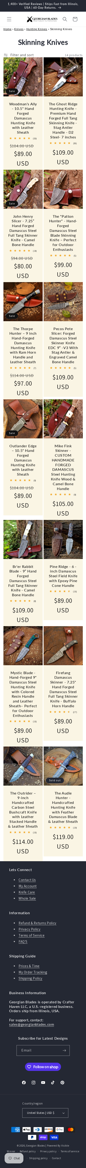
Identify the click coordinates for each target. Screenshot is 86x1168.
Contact (56, 1158)
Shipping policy (38, 1158)
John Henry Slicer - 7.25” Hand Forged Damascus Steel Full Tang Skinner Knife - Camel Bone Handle (23, 230)
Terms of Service (32, 935)
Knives (19, 29)
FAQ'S (23, 941)
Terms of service (70, 1151)
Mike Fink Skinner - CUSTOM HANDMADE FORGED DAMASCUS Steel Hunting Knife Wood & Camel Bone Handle (63, 467)
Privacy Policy (29, 929)
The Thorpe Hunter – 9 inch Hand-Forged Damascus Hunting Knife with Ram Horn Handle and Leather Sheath (23, 345)
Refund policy (28, 1151)
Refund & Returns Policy (37, 923)
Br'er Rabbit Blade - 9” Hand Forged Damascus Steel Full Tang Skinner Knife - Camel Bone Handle (23, 580)
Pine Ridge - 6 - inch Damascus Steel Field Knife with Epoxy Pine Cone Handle (63, 575)
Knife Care (27, 892)
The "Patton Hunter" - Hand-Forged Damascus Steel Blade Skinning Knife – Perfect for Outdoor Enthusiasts (63, 233)
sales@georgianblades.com (31, 1024)
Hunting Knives (36, 29)
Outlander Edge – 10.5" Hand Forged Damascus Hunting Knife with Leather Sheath (22, 460)
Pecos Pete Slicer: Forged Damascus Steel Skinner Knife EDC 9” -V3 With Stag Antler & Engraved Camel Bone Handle (63, 345)
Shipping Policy (30, 978)
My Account (28, 886)
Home (7, 29)
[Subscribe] (64, 1050)
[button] (9, 19)
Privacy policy (48, 1151)
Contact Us (27, 880)
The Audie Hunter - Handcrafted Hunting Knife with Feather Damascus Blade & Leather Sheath (63, 807)
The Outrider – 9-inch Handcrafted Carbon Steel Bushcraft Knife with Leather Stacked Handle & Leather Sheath (23, 810)
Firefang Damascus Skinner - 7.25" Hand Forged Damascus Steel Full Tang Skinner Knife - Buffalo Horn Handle (63, 689)
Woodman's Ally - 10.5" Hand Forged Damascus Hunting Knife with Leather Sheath (23, 118)
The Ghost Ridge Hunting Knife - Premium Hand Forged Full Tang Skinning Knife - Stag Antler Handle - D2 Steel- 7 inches (63, 120)
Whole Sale (27, 898)
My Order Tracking (33, 972)
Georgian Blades (35, 1145)
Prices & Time (29, 966)
